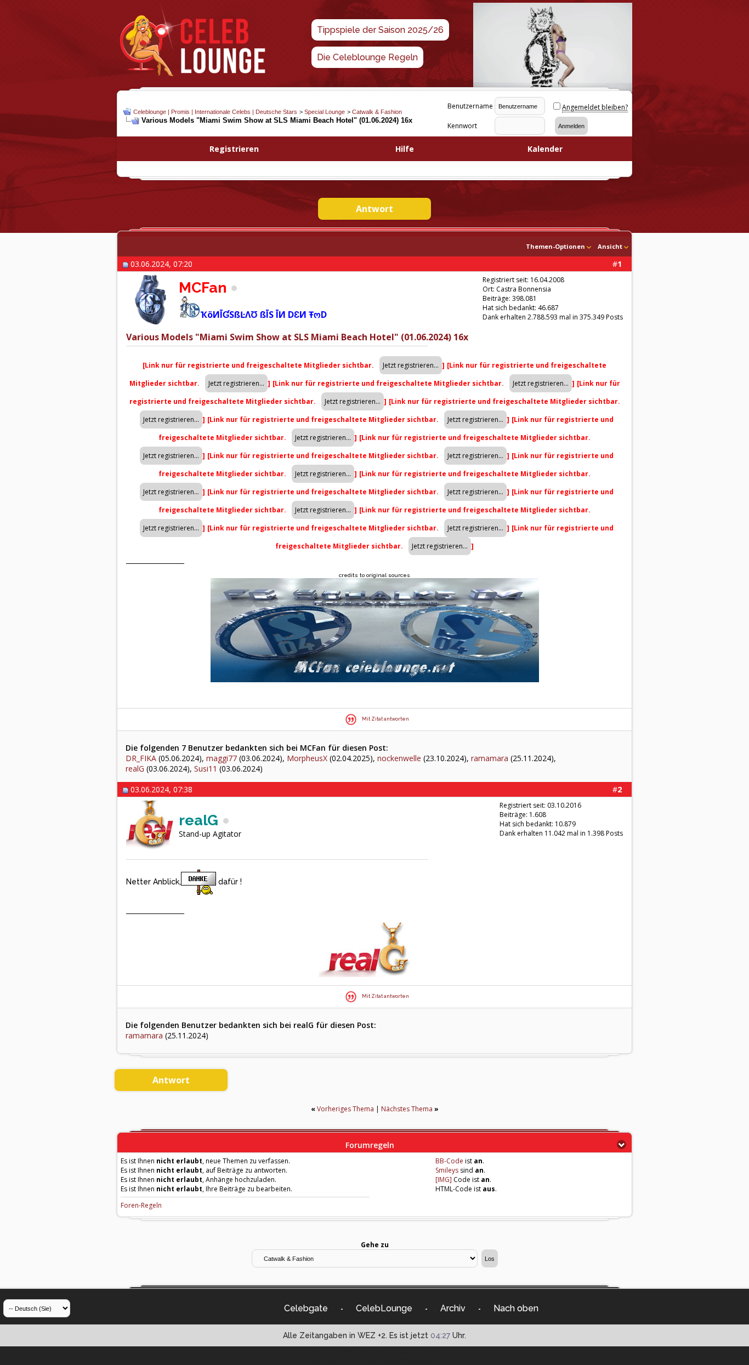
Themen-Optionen (555, 246)
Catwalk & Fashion (377, 111)
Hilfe (404, 149)
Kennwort (462, 125)
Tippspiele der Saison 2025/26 (380, 30)
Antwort (374, 209)
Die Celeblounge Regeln (367, 57)
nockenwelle (399, 758)
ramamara (489, 758)
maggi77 (221, 758)
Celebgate (306, 1308)
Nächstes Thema (407, 1108)
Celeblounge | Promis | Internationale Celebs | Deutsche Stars (215, 111)
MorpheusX (307, 758)
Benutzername (470, 106)
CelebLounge (384, 1308)
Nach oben (515, 1308)
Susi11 (205, 768)
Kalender (545, 149)
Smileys (446, 1170)
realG (135, 768)
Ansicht (610, 246)
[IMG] (443, 1179)
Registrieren (234, 149)
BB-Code (449, 1161)
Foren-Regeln (141, 1205)
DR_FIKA (141, 758)
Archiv (453, 1308)
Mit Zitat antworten (385, 719)
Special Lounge (324, 111)
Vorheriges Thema (345, 1108)
